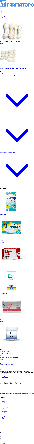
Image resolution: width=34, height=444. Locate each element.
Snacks (3, 420)
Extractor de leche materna (5, 407)
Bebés (5, 11)
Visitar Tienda (2, 18)
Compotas (3, 415)
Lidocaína (3, 401)
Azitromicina (3, 403)
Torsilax (1, 319)
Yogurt (3, 417)
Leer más (1, 359)
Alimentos (12, 11)
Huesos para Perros (5, 377)
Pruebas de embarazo (5, 400)
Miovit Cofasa (2, 266)
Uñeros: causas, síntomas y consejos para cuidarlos (9, 357)
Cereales (3, 418)
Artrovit (1, 240)
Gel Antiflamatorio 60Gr (4, 346)
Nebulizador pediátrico (5, 411)
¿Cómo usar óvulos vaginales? (5, 353)
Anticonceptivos (4, 399)
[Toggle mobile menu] (0, 8)
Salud (1, 11)
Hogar (15, 11)
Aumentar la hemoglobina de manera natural (8, 366)
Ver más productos (2, 73)
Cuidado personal (8, 11)
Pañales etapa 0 (4, 412)
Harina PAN (3, 416)
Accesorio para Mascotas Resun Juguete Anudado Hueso (13, 68)
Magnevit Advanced (3, 214)
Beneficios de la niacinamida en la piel (7, 361)
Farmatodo (3, 376)
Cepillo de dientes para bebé (6, 410)
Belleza (3, 11)
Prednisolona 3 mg (3, 293)
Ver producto (2, 43)
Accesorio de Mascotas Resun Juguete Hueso (10, 41)
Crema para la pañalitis (5, 408)
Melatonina (3, 402)
